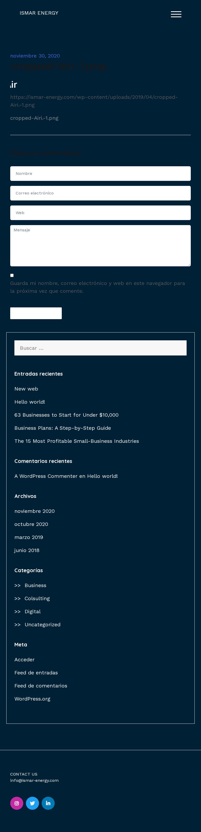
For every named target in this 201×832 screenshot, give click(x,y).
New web (26, 389)
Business (35, 585)
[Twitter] (32, 803)
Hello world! (29, 402)
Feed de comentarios (40, 685)
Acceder (24, 659)
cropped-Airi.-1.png (34, 118)
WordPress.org (32, 699)
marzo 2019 (28, 537)
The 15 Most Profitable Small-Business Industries (76, 441)
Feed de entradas (36, 672)
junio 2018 (27, 550)
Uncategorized (42, 624)
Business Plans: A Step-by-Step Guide (62, 428)
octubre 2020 (31, 524)
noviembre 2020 (34, 511)
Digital (33, 611)
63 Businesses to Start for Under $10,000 (66, 415)
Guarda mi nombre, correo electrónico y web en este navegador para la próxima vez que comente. (97, 287)
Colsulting (37, 598)
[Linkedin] (48, 803)
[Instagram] (16, 803)
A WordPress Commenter (45, 476)
